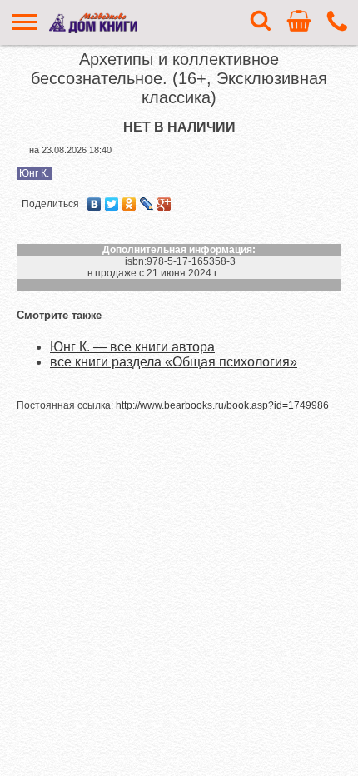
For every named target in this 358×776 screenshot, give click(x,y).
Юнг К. (34, 173)
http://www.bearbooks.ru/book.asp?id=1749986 (222, 405)
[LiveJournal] (147, 204)
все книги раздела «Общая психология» (173, 362)
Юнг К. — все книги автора (132, 347)
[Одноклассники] (129, 204)
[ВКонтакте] (94, 204)
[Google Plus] (164, 204)
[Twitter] (112, 204)
